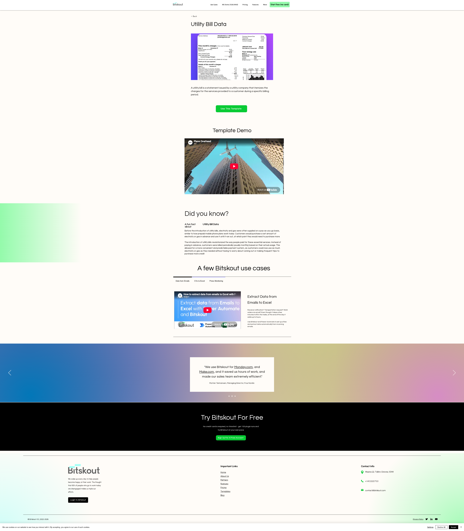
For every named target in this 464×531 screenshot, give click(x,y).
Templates (225, 491)
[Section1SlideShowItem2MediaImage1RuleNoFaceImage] (231, 396)
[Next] (454, 373)
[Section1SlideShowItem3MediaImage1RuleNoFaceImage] (235, 396)
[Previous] (9, 373)
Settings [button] (430, 527)
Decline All (441, 527)
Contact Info (367, 466)
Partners (224, 480)
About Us (225, 476)
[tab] (182, 280)
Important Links (229, 466)
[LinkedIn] (431, 519)
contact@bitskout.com (375, 490)
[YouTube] (436, 519)
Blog (222, 495)
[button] (214, 4)
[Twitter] (426, 519)
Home (223, 472)
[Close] (461, 527)
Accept (453, 527)
